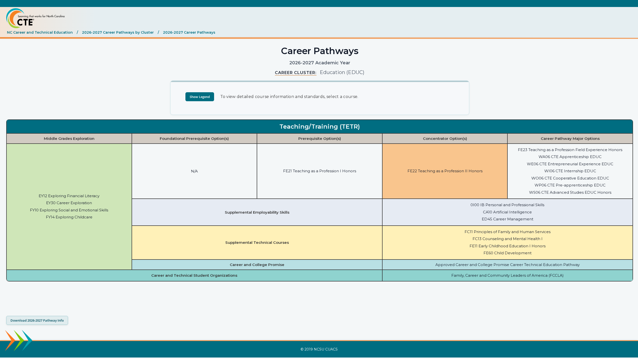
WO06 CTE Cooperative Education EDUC (570, 178)
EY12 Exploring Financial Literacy (69, 195)
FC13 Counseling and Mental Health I (508, 238)
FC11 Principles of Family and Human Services (508, 231)
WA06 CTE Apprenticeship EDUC (570, 156)
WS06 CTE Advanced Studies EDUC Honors (570, 192)
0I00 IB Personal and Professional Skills (507, 204)
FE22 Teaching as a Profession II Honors (444, 171)
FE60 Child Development (507, 253)
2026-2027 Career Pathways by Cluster (118, 32)
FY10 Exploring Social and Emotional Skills (69, 210)
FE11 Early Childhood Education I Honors (508, 246)
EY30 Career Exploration (69, 202)
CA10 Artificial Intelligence (507, 212)
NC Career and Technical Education (40, 32)
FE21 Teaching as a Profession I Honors (319, 171)
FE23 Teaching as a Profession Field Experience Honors (570, 149)
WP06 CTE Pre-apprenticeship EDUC (570, 185)
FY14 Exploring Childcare (69, 217)
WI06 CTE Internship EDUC (570, 171)
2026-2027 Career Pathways (189, 32)
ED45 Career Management (507, 219)
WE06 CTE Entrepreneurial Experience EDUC (570, 164)
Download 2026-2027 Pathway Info (37, 320)
